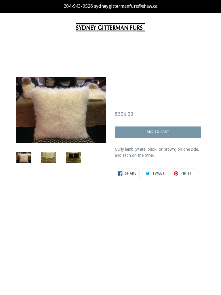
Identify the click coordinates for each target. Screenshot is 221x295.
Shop (81, 43)
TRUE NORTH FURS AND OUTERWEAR (99, 240)
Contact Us (138, 43)
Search (111, 216)
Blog (118, 43)
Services (100, 43)
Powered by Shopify (147, 240)
